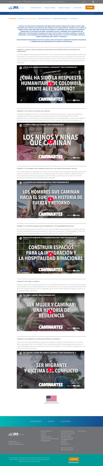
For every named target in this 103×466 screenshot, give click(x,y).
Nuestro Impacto (64, 8)
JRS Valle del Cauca (66, 436)
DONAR (90, 7)
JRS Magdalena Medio (67, 439)
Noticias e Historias (15, 1)
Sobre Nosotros (36, 8)
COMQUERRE (45, 440)
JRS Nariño (64, 441)
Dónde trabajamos (67, 431)
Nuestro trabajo (49, 8)
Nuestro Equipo (46, 437)
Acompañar (35, 421)
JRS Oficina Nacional (68, 433)
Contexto (21, 18)
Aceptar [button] (73, 459)
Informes (61, 1)
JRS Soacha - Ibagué (66, 434)
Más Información (73, 462)
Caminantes (77, 8)
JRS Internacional (67, 450)
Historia (43, 433)
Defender (65, 421)
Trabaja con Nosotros (49, 1)
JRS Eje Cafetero (65, 444)
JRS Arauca (64, 442)
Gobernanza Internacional (50, 439)
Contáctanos (73, 18)
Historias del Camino (44, 18)
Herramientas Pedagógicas (31, 1)
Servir (51, 421)
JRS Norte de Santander (67, 437)
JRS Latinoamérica (67, 448)
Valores (43, 435)
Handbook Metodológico (60, 18)
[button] (93, 2)
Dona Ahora (82, 431)
